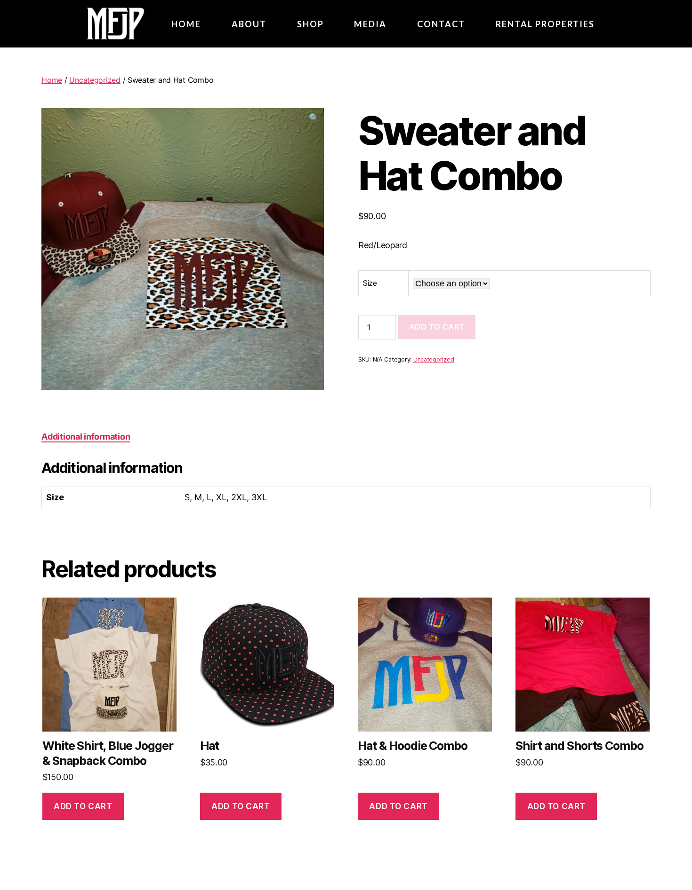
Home (51, 80)
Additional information (85, 436)
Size (370, 283)
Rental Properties (545, 24)
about (249, 24)
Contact (441, 24)
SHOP (310, 24)
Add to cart (437, 326)
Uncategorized (95, 80)
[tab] (85, 436)
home (186, 24)
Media (370, 24)
